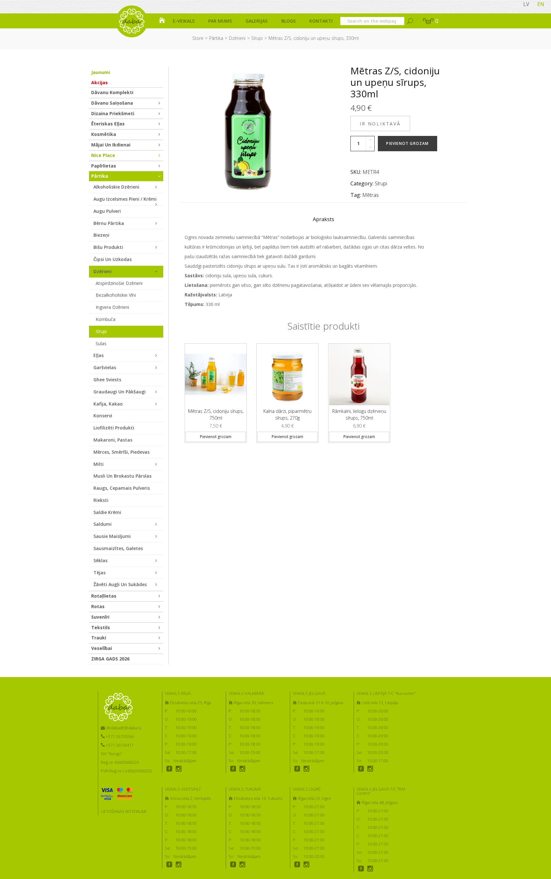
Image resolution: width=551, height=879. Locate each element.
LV (526, 4)
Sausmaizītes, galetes (118, 548)
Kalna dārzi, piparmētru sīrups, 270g (287, 414)
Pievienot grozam (407, 143)
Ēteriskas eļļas (108, 124)
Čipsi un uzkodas (112, 259)
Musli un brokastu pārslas (122, 476)
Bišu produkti (108, 247)
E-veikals (184, 21)
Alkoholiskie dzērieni (116, 187)
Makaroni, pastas (112, 440)
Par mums (220, 21)
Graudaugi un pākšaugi (119, 392)
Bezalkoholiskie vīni (116, 295)
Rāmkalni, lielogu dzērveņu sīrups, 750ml (359, 414)
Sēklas (100, 560)
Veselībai (101, 648)
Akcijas (99, 82)
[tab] (323, 221)
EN (540, 4)
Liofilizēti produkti (113, 428)
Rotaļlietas (103, 596)
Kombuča (105, 319)
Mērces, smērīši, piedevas (121, 452)
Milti (98, 464)
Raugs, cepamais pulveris (121, 488)
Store (197, 38)
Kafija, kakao (108, 404)
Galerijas (257, 21)
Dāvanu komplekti (112, 92)
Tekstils (100, 627)
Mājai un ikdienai (110, 145)
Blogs (288, 21)
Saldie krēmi (107, 512)
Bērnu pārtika (108, 223)
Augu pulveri (107, 211)
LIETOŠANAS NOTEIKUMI (123, 811)
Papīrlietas (103, 166)
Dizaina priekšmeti (112, 113)
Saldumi (102, 524)
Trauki (98, 638)
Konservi (102, 416)
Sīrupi (257, 38)
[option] (216, 390)
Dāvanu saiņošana (112, 103)
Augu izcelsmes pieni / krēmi (125, 199)
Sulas (101, 343)
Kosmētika (103, 134)
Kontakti (321, 21)
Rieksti (100, 500)
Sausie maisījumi (112, 536)
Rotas (98, 606)
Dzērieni (237, 38)
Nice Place (103, 155)
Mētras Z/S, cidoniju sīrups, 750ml (216, 414)
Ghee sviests (107, 379)
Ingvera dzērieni (112, 307)
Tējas (99, 573)
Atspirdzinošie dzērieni (119, 283)
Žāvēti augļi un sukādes (120, 584)
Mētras (370, 194)
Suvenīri (100, 617)
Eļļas (98, 355)
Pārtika (216, 38)
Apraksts (323, 219)
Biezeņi (101, 235)
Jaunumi (100, 72)
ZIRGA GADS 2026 (110, 659)
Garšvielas (104, 367)
